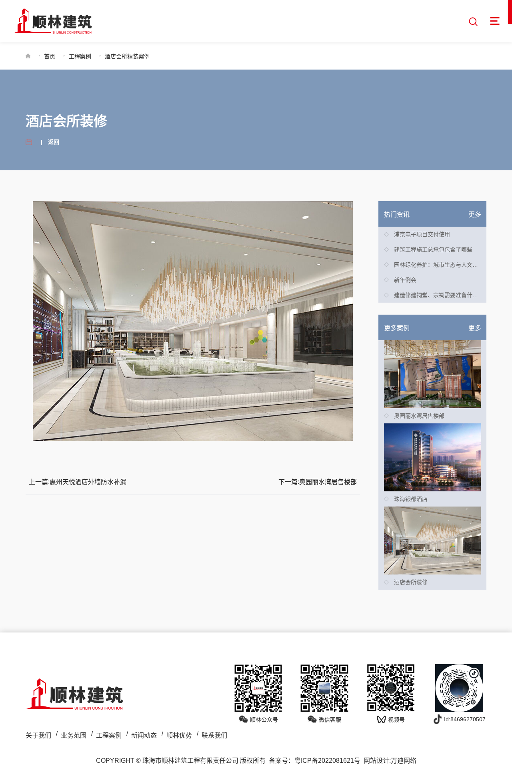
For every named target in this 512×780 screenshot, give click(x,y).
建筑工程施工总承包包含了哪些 (433, 249)
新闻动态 (144, 735)
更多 (474, 214)
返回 (53, 142)
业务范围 (73, 735)
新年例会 (405, 280)
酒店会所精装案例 (127, 56)
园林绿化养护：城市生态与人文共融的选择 (447, 264)
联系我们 (214, 735)
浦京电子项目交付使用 (422, 234)
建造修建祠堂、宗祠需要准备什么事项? (443, 295)
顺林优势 (179, 735)
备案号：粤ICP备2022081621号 (314, 760)
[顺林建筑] (52, 21)
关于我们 (38, 735)
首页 (49, 56)
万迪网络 (403, 760)
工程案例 (80, 56)
